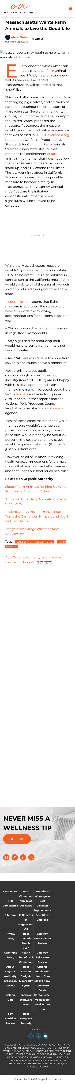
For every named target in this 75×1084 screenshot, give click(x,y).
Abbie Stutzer (20, 37)
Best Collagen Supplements (42, 905)
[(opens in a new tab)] (31, 1036)
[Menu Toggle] (70, 8)
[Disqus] (37, 614)
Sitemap (10, 915)
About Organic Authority (10, 971)
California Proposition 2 (34, 541)
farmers (22, 394)
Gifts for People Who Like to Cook (42, 971)
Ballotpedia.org (57, 135)
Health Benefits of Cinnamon (26, 957)
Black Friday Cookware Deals (42, 985)
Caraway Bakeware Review (42, 957)
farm (50, 71)
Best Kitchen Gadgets (26, 971)
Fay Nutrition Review (10, 1018)
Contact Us (10, 891)
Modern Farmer (17, 302)
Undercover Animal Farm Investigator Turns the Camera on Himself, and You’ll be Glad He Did (36, 516)
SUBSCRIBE (17, 839)
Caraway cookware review (26, 999)
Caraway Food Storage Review (42, 938)
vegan (58, 408)
